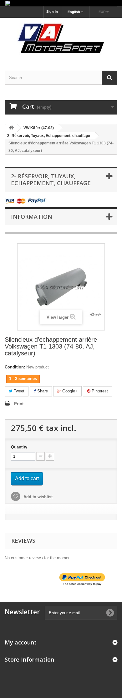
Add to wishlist (37, 496)
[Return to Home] (11, 128)
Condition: (15, 367)
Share (42, 391)
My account (21, 642)
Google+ (69, 391)
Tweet (18, 391)
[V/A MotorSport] (61, 38)
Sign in (52, 11)
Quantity (19, 447)
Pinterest (99, 391)
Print (18, 403)
